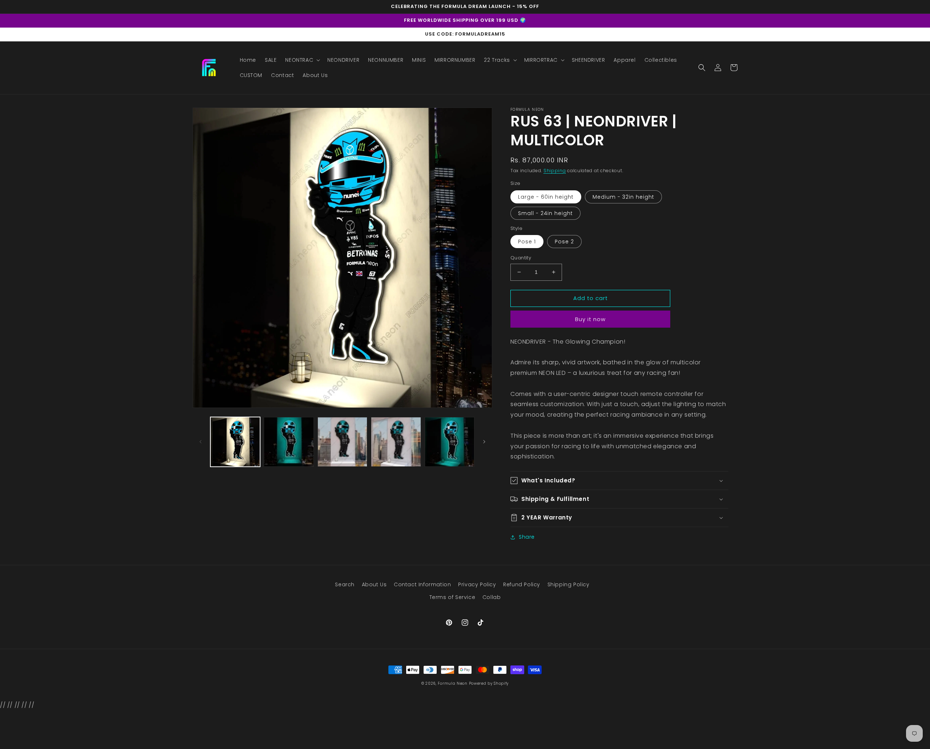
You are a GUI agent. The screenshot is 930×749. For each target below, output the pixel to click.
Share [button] (527, 537)
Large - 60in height (546, 197)
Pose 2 (564, 241)
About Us (374, 584)
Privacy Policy (477, 584)
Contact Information (422, 584)
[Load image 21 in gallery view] (396, 442)
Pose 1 (527, 241)
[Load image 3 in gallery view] (289, 442)
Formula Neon (452, 683)
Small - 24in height (545, 213)
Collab (491, 597)
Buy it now (590, 319)
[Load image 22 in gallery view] (449, 442)
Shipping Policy (568, 584)
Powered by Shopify (489, 683)
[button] (302, 60)
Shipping (554, 170)
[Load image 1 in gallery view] (235, 442)
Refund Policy (521, 584)
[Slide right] (484, 442)
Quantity (520, 257)
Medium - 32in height (623, 197)
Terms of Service (452, 597)
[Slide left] (201, 442)
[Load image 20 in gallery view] (342, 442)
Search (345, 584)
